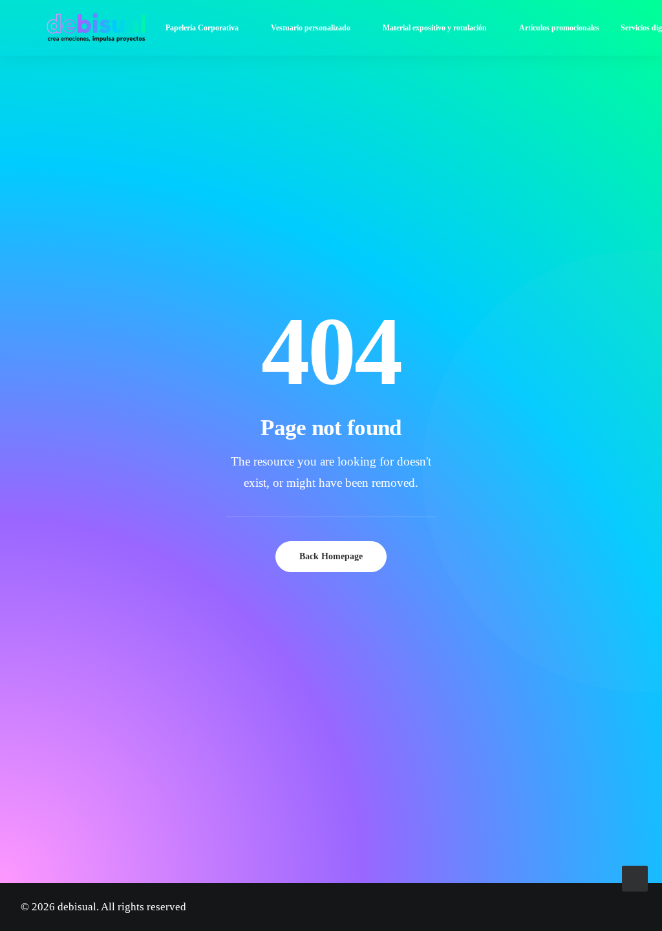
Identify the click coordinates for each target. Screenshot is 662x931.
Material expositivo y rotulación (435, 27)
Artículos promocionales (559, 27)
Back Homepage (331, 556)
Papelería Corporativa (202, 27)
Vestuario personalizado (310, 27)
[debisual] (96, 28)
